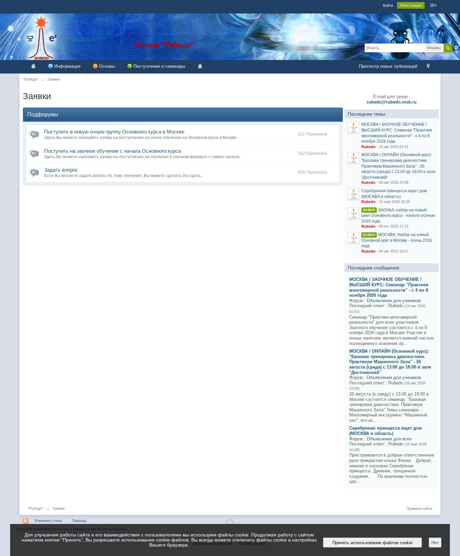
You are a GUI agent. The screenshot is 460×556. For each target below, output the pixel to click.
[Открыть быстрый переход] (428, 66)
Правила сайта (419, 508)
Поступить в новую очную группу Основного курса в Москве (114, 132)
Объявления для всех (389, 438)
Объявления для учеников (394, 300)
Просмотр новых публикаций (388, 66)
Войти (388, 5)
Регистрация (411, 5)
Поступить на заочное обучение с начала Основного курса (112, 151)
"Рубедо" (35, 508)
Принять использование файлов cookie (372, 542)
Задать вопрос (61, 170)
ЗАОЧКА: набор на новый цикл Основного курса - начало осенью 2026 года (398, 216)
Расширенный (456, 47)
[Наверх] (230, 522)
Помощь (79, 521)
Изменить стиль (48, 521)
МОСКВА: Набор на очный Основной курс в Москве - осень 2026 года (396, 240)
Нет (435, 542)
